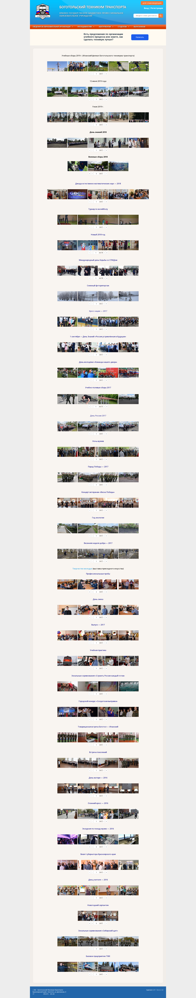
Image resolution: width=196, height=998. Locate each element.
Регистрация (157, 8)
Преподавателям (84, 27)
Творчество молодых (82, 568)
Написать (140, 37)
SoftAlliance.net (158, 990)
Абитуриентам (105, 27)
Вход (146, 8)
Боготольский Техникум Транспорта (92, 7)
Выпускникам (139, 27)
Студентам (122, 27)
